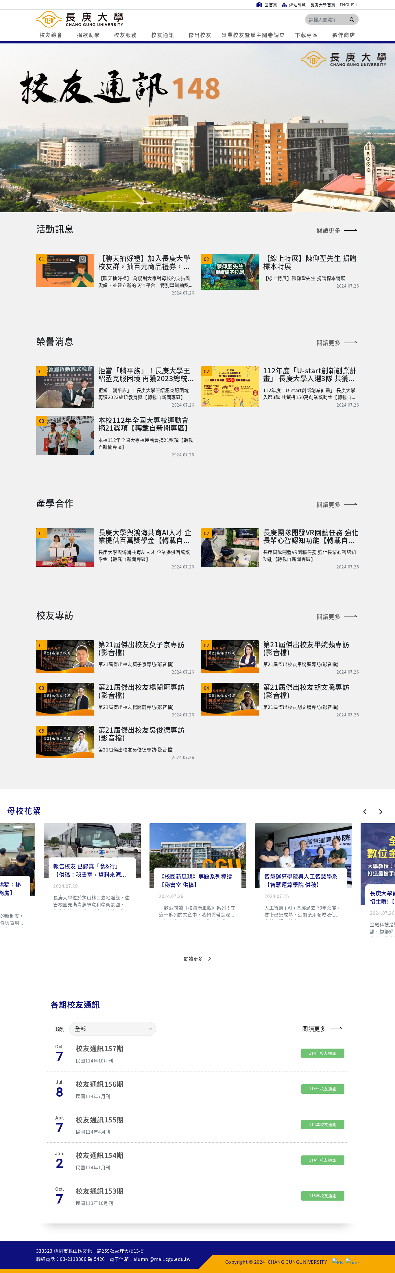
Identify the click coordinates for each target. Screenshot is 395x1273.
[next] (380, 811)
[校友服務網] (103, 19)
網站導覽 (297, 5)
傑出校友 (200, 35)
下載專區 (306, 35)
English (348, 5)
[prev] (365, 811)
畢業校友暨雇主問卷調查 (253, 35)
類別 (60, 1028)
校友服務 (125, 35)
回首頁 (270, 5)
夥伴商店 (343, 35)
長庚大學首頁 (322, 5)
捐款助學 (88, 35)
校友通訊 (162, 35)
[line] (352, 1261)
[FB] (337, 1261)
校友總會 (51, 35)
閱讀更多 (328, 230)
